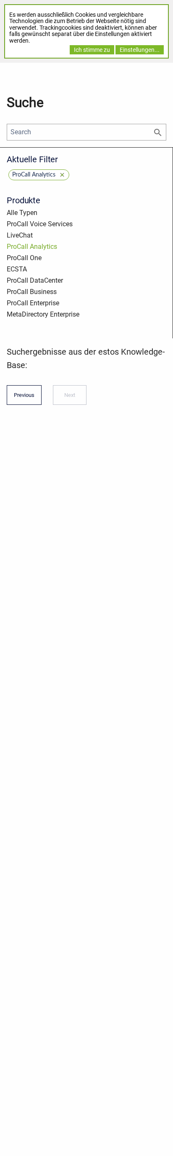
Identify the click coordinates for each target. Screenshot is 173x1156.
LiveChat (20, 235)
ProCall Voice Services (40, 224)
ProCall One (24, 258)
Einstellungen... (140, 49)
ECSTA (17, 269)
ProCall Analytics (32, 247)
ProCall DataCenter (35, 280)
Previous (24, 398)
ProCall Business (32, 292)
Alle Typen (22, 213)
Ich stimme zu (92, 49)
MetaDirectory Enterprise (43, 314)
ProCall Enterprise (33, 303)
